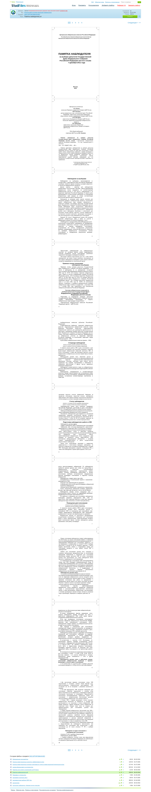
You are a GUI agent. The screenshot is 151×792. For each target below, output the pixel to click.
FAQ (92, 2)
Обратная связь (99, 2)
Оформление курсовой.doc (20, 759)
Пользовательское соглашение (47, 790)
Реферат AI (121, 5)
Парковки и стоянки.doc (19, 775)
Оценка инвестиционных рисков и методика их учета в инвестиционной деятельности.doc (38, 764)
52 (120, 769)
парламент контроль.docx (20, 777)
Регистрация (19, 2)
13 (120, 775)
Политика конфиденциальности (65, 790)
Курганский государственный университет (38, 12)
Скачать (130, 16)
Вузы (74, 5)
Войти (13, 2)
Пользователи (93, 5)
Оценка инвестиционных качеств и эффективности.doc (28, 762)
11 (120, 780)
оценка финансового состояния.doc (23, 767)
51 (120, 767)
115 (119, 783)
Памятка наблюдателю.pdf (20, 772)
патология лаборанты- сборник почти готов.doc (26, 785)
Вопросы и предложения (112, 2)
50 (120, 772)
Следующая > (133, 23)
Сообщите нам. (64, 10)
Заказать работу (134, 5)
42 (120, 759)
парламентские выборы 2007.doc (22, 780)
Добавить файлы (108, 5)
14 (120, 785)
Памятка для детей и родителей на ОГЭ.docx (26, 769)
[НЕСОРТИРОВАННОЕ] (32, 14)
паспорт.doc (16, 783)
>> (140, 23)
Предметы (82, 5)
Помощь (13, 790)
